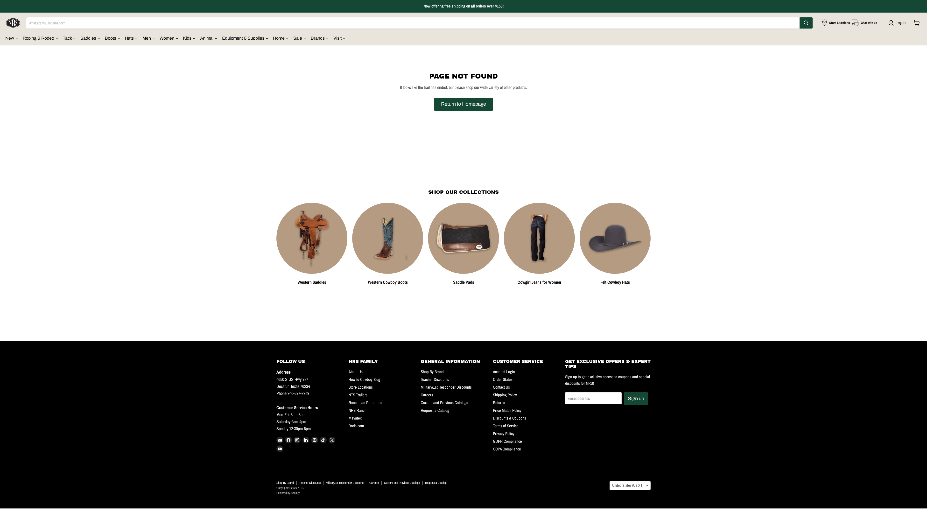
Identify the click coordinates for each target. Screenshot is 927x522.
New (10, 38)
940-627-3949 (298, 393)
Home (279, 38)
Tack (68, 38)
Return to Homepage (463, 104)
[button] (898, 23)
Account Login (504, 371)
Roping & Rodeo (39, 38)
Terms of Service (506, 425)
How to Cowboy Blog (364, 379)
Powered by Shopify (288, 493)
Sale (298, 38)
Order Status (503, 379)
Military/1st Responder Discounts (446, 387)
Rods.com (356, 425)
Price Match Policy (507, 410)
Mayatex (355, 418)
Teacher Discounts (435, 379)
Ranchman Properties (365, 402)
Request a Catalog (435, 410)
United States (627, 485)
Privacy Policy (503, 433)
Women (167, 38)
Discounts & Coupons (509, 418)
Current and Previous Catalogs (444, 402)
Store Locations (361, 387)
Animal (207, 38)
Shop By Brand (432, 371)
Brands (318, 38)
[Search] (806, 23)
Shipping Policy (505, 395)
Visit (338, 38)
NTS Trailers (358, 395)
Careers (427, 395)
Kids (187, 38)
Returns (499, 402)
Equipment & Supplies (243, 38)
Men (147, 38)
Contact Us (501, 387)
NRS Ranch (357, 410)
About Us (356, 371)
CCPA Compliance (507, 449)
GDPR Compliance (507, 441)
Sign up (636, 398)
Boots (111, 38)
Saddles (88, 38)
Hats (130, 38)
